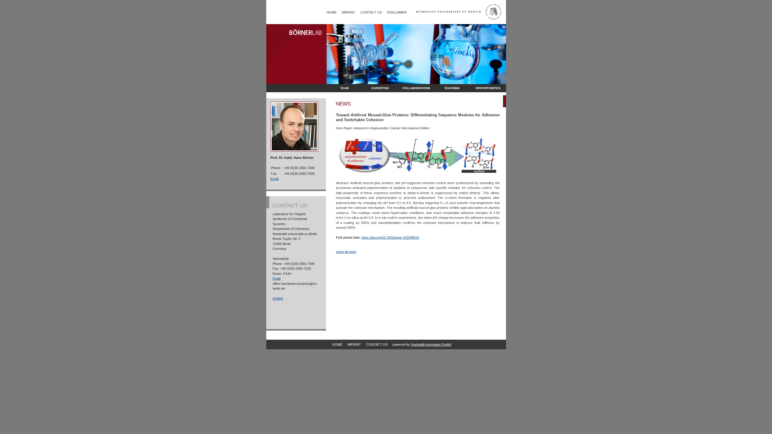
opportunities (488, 88)
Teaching (452, 88)
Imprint (348, 12)
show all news (346, 251)
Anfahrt (278, 298)
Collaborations (416, 88)
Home (332, 12)
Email (274, 179)
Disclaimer (397, 12)
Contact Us (371, 12)
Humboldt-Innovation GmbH (431, 344)
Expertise (380, 88)
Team (344, 88)
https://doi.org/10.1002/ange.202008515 (390, 237)
